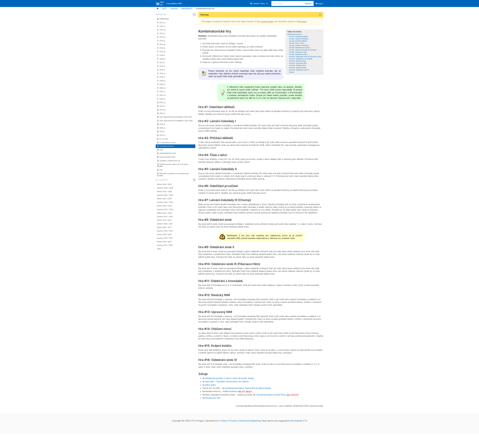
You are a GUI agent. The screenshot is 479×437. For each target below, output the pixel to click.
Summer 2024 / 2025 (165, 195)
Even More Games (262, 388)
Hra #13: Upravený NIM (297, 63)
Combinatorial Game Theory (237, 388)
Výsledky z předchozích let (169, 161)
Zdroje (291, 72)
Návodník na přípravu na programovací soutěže (173, 174)
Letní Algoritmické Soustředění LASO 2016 (175, 117)
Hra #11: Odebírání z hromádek (300, 59)
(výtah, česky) (247, 378)
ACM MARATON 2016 (167, 153)
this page (302, 21)
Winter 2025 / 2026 (164, 191)
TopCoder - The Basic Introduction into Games (227, 381)
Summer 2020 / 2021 (165, 224)
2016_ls (162, 124)
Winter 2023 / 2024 (164, 206)
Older (159, 249)
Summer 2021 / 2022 (165, 217)
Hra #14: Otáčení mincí (297, 65)
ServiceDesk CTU (299, 420)
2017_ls (162, 131)
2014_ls (162, 106)
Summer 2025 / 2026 (165, 188)
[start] (158, 8)
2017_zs (162, 135)
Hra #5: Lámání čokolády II (299, 45)
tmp (160, 170)
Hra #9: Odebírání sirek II (298, 54)
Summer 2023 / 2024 (165, 202)
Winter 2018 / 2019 (164, 242)
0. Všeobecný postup (167, 142)
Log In (320, 3)
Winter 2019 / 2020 (164, 234)
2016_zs (162, 128)
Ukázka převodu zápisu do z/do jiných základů (172, 165)
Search (308, 3)
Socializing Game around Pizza (271, 394)
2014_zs (162, 110)
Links (161, 150)
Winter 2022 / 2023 (164, 213)
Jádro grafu (210, 385)
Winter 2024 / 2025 (164, 199)
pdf (243, 391)
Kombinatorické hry (166, 146)
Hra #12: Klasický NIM (297, 61)
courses (174, 8)
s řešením (293, 394)
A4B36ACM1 (164, 19)
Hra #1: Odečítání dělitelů (298, 36)
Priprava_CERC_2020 (167, 157)
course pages (267, 21)
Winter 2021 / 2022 (164, 220)
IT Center (222, 420)
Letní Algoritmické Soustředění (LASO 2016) (176, 121)
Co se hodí (163, 139)
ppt (249, 391)
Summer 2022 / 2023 (165, 209)
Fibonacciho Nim (212, 398)
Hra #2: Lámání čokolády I (299, 39)
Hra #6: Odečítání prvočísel (299, 48)
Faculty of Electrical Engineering (245, 420)
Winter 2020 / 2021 (164, 227)
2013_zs (162, 102)
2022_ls (162, 99)
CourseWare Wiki (174, 3)
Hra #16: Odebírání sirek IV (299, 70)
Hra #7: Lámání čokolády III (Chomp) (302, 50)
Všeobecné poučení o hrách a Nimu (221, 378)
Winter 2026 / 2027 (164, 184)
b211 (164, 8)
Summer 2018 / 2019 (165, 238)
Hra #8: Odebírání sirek (297, 52)
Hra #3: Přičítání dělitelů (298, 41)
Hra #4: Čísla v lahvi (296, 43)
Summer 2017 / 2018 (165, 245)
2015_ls (162, 113)
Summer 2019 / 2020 (165, 231)
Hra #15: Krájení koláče (297, 68)
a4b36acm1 (186, 8)
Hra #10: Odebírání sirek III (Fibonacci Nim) (305, 57)
